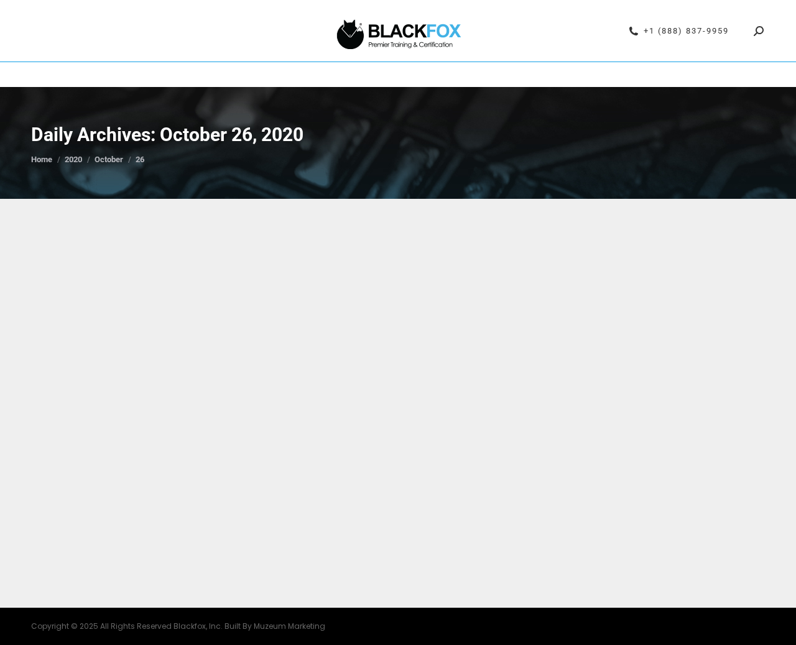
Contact (608, 74)
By (207, 494)
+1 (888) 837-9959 (686, 30)
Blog (55, 494)
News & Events (94, 494)
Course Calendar (187, 74)
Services (435, 74)
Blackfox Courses (364, 74)
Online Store (551, 74)
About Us (489, 74)
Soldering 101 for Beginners (145, 472)
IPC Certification (275, 74)
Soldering (142, 494)
